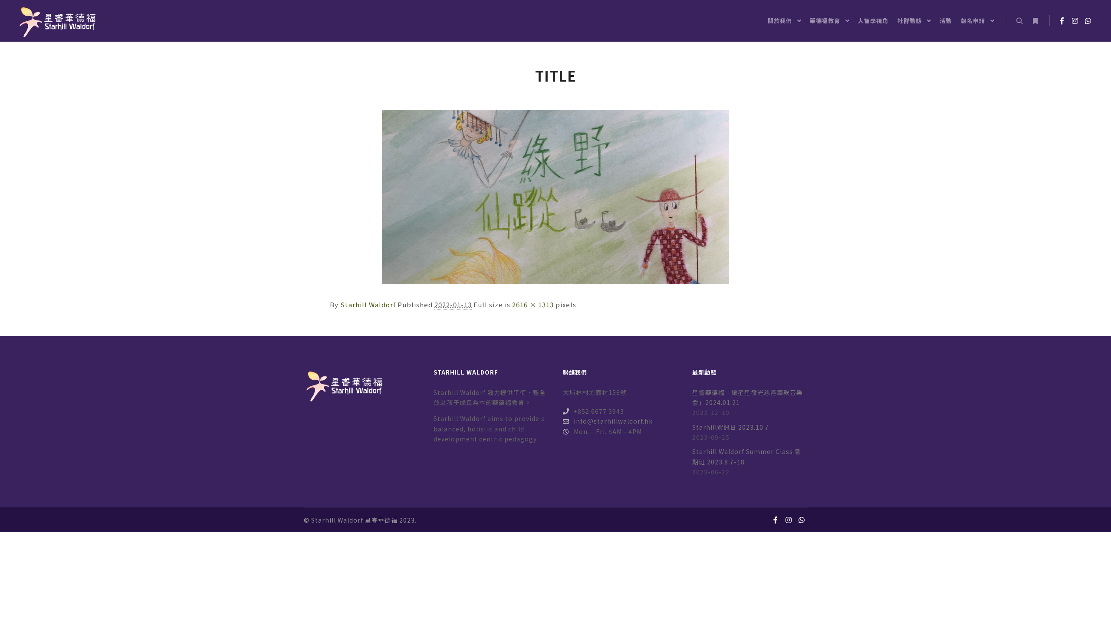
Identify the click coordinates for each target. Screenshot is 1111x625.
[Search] (1019, 21)
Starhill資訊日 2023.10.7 (730, 427)
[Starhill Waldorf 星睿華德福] (56, 21)
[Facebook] (1062, 20)
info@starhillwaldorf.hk (613, 421)
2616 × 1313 (533, 304)
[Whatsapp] (1088, 20)
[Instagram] (1075, 20)
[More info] (1035, 21)
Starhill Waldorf (368, 304)
